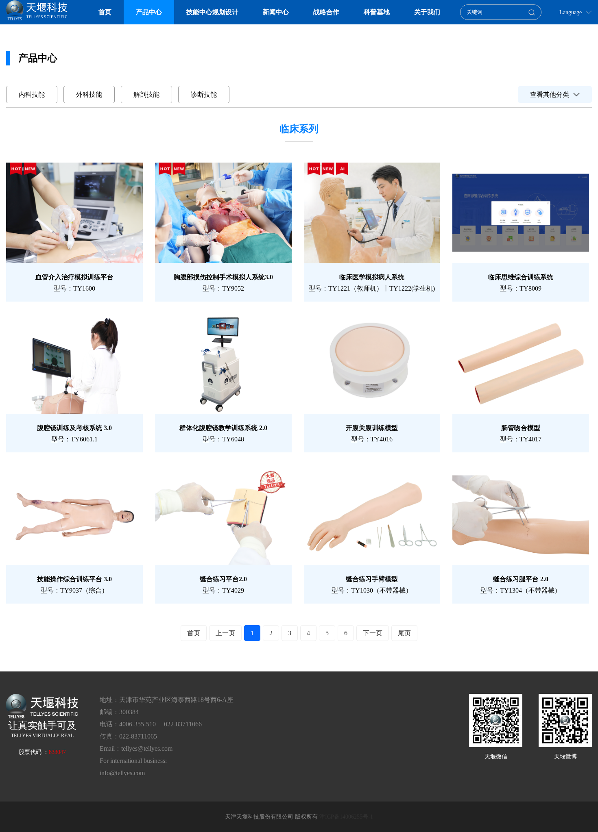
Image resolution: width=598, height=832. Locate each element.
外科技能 (89, 94)
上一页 (225, 633)
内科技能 (32, 94)
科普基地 (377, 12)
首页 (104, 12)
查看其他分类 (549, 94)
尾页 (404, 633)
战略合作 (326, 12)
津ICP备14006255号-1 (346, 817)
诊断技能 (204, 94)
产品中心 (149, 12)
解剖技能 (146, 94)
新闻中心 (276, 12)
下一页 (372, 633)
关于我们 (427, 12)
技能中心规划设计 (212, 12)
